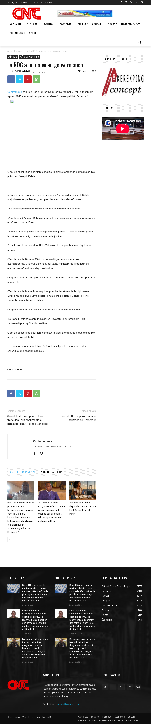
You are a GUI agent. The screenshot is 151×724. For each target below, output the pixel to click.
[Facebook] (121, 3)
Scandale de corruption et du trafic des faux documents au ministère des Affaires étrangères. (28, 420)
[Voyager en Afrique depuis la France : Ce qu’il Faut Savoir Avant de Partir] (82, 490)
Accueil (11, 51)
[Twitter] (131, 3)
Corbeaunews (22, 70)
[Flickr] (121, 687)
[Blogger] (105, 687)
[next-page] (15, 539)
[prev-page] (9, 539)
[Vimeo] (136, 3)
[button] (139, 42)
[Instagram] (126, 3)
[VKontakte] (138, 687)
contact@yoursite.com (68, 704)
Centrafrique (14, 91)
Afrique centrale (29, 56)
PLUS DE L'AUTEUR (51, 472)
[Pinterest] (28, 79)
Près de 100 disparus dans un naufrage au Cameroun (78, 418)
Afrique (22, 51)
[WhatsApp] (36, 79)
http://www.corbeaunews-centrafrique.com (52, 446)
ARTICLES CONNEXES (22, 472)
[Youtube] (141, 3)
